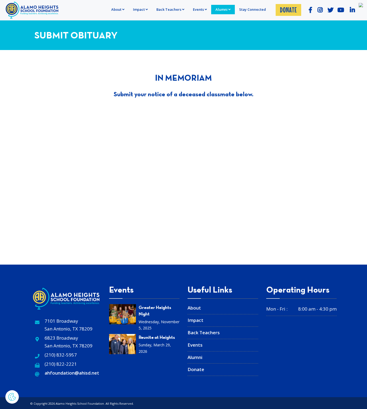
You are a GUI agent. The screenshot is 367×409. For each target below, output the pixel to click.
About (116, 9)
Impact (139, 9)
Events (195, 345)
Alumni (221, 9)
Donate (288, 10)
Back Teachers (168, 9)
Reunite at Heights (157, 337)
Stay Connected (252, 9)
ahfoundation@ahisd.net (72, 373)
